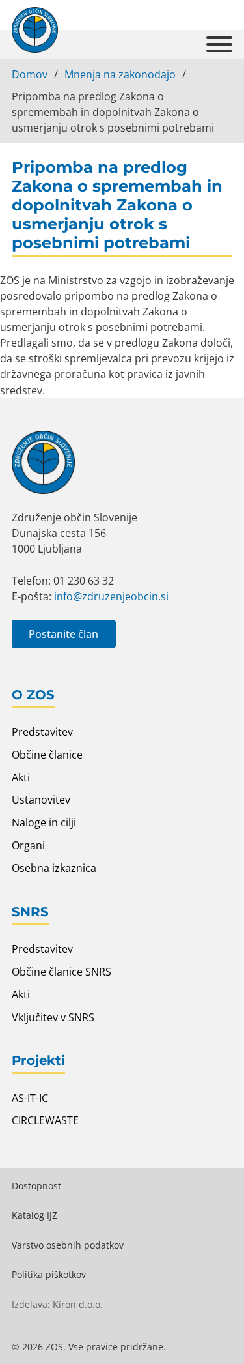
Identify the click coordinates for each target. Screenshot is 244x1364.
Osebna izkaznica (54, 868)
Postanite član (63, 634)
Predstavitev (42, 732)
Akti (21, 777)
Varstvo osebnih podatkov (68, 1245)
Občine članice (47, 754)
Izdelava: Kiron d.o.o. (57, 1304)
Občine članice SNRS (61, 972)
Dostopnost (36, 1186)
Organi (28, 845)
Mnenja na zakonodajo (120, 74)
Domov (29, 74)
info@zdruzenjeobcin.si (111, 596)
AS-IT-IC (30, 1098)
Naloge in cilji (44, 822)
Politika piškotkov (49, 1274)
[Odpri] (219, 45)
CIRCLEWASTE (45, 1120)
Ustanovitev (41, 799)
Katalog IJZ (34, 1215)
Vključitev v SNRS (53, 1017)
